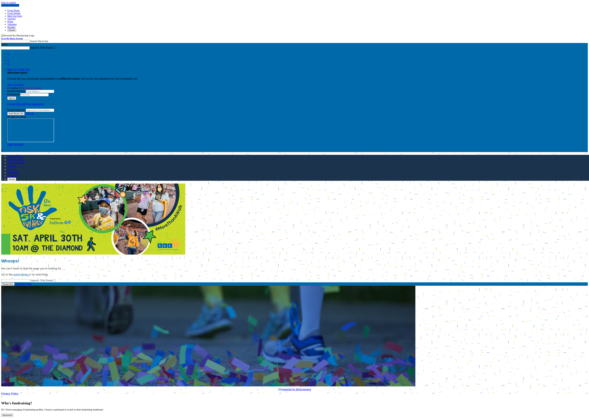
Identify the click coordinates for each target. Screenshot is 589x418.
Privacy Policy (9, 393)
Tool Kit (11, 18)
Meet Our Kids (14, 16)
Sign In (29, 113)
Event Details (13, 13)
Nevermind (7, 415)
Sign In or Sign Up (18, 69)
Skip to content (8, 2)
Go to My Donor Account (12, 38)
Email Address (16, 91)
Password (13, 94)
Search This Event (39, 41)
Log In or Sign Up (10, 5)
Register (11, 27)
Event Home (13, 10)
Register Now (23, 283)
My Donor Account (31, 88)
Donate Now (7, 284)
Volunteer (12, 24)
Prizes (10, 21)
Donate (12, 30)
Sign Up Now (15, 84)
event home (20, 274)
